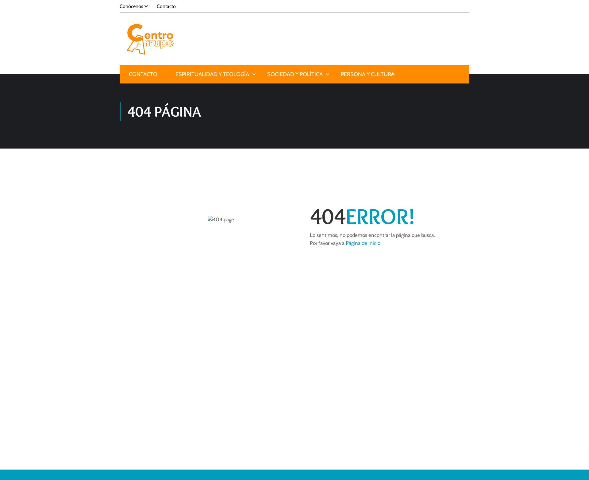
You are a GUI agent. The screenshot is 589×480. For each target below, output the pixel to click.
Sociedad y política (295, 74)
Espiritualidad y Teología (212, 74)
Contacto (166, 6)
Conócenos (131, 6)
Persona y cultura (368, 74)
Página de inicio (363, 243)
